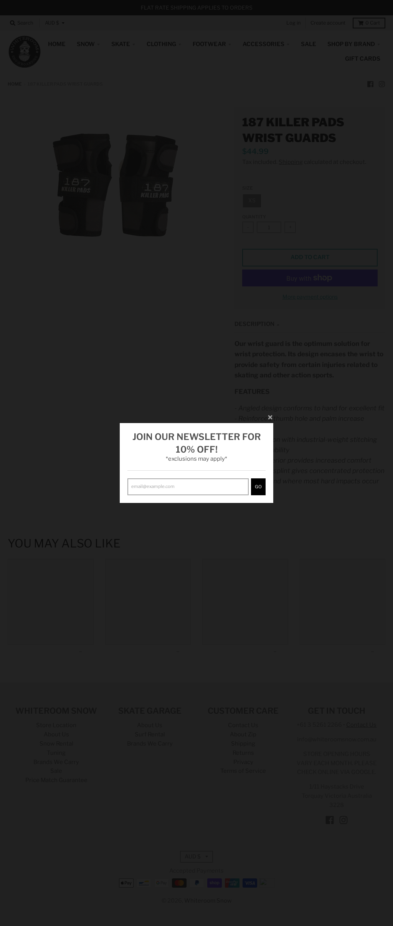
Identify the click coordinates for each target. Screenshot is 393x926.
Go (258, 486)
